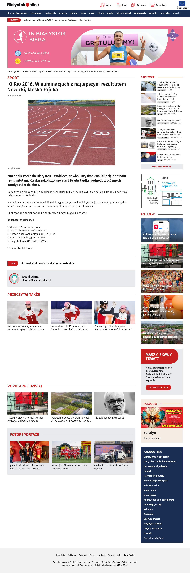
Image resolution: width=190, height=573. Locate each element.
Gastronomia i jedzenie (155, 466)
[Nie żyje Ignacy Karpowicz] (114, 403)
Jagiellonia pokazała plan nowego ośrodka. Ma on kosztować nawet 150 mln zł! (70, 419)
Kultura (73, 13)
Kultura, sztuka (151, 485)
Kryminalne (162, 90)
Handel (147, 471)
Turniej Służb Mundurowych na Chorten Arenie (69, 467)
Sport (83, 13)
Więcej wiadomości (160, 167)
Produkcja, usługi (153, 504)
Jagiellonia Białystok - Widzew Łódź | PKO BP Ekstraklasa (27, 467)
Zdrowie (153, 13)
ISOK (119, 555)
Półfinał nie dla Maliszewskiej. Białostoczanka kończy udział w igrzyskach (69, 328)
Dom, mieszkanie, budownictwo (160, 461)
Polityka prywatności (62, 562)
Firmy (124, 5)
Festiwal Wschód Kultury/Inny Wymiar (111, 467)
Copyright (96, 562)
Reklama (148, 509)
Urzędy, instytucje (153, 528)
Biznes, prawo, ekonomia (156, 456)
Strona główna (14, 71)
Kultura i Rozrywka (163, 102)
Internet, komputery (154, 475)
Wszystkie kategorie (154, 538)
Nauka (110, 13)
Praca (91, 13)
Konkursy (27, 20)
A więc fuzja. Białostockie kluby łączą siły (169, 155)
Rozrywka (148, 514)
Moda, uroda (150, 490)
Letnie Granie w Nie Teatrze (66, 20)
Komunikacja (161, 5)
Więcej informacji (152, 438)
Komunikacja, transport (156, 480)
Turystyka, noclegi (153, 523)
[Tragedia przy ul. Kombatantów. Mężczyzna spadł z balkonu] (27, 403)
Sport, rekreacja (152, 519)
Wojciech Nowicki (47, 263)
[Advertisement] (71, 357)
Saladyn (150, 433)
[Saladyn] (162, 417)
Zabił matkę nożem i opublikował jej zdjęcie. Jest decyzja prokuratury (168, 85)
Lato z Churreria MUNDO (43, 20)
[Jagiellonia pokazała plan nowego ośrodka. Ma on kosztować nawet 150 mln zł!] (71, 403)
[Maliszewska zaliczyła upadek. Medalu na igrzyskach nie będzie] (27, 312)
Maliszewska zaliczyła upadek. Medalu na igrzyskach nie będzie (26, 328)
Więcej (176, 13)
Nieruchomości (124, 13)
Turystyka (165, 13)
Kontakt (101, 555)
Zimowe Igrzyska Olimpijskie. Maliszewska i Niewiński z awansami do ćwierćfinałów (114, 328)
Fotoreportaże (24, 434)
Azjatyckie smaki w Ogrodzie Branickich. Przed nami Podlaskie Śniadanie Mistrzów (170, 132)
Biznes (101, 13)
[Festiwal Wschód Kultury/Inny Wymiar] (113, 452)
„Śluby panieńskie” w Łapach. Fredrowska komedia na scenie (167, 96)
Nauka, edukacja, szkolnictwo (159, 499)
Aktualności (162, 149)
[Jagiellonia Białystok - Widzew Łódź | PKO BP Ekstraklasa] (29, 452)
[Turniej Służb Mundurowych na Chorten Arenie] (71, 452)
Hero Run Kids (85, 20)
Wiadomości (36, 13)
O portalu (60, 555)
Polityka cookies (82, 562)
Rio (22, 263)
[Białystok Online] (23, 5)
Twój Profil (129, 555)
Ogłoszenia (141, 5)
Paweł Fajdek (31, 263)
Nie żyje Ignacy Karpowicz (109, 417)
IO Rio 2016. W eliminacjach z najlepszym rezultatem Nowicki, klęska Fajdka (83, 71)
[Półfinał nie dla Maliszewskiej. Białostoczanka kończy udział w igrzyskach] (71, 312)
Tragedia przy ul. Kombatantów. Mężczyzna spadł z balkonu (25, 419)
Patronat (83, 555)
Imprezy (109, 5)
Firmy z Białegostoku (17, 13)
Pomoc (111, 555)
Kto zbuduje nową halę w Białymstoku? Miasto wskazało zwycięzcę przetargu (169, 144)
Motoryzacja (140, 13)
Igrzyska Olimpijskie (65, 263)
